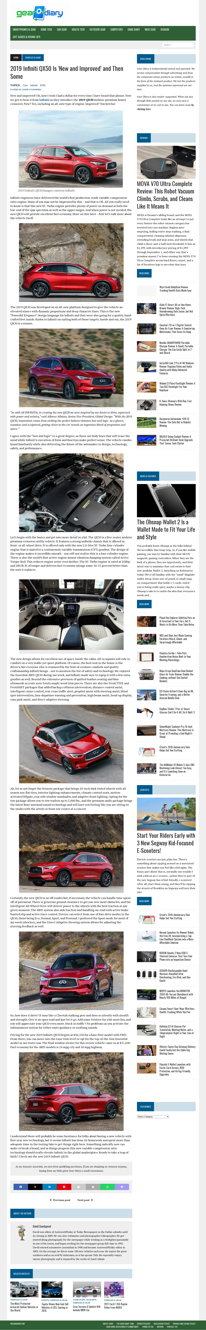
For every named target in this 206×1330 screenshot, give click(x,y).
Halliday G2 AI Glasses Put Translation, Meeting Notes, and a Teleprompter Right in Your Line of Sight (176, 1031)
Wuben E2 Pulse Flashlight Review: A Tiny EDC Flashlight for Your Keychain (177, 386)
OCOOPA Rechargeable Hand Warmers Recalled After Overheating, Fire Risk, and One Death (174, 976)
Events (45, 1300)
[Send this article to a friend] (78, 1187)
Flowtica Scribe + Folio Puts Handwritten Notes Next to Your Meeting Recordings (175, 656)
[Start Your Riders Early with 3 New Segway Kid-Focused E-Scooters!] (166, 828)
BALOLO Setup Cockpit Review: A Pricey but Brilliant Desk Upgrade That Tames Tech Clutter (176, 440)
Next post (83, 1200)
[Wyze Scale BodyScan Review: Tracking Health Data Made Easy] (146, 294)
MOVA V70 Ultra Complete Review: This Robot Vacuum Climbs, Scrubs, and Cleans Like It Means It (165, 194)
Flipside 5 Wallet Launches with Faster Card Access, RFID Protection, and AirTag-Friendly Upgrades (175, 1069)
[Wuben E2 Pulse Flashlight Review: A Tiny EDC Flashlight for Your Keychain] (146, 390)
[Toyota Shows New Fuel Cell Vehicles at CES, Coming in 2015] (52, 1295)
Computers (116, 29)
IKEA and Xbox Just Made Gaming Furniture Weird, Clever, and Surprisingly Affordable (175, 639)
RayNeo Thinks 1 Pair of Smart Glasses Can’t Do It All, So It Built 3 (177, 710)
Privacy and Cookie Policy (184, 1323)
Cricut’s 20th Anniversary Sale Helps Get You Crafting (174, 748)
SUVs (43, 85)
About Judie (108, 1323)
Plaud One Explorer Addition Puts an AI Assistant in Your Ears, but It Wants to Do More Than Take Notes (177, 621)
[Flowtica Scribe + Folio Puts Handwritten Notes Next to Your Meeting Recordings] (146, 660)
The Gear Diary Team (125, 1323)
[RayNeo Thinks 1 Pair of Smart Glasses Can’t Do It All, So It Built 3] (146, 716)
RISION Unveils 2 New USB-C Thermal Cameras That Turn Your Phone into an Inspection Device (175, 956)
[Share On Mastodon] (122, 1187)
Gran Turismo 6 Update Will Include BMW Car (86, 1308)
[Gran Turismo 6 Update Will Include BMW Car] (87, 1295)
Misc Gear (150, 29)
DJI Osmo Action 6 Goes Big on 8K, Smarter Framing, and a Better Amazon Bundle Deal (176, 694)
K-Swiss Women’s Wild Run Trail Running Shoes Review (175, 402)
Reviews (144, 137)
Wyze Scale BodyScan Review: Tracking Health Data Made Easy (175, 288)
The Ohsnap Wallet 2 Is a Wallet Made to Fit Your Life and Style (166, 529)
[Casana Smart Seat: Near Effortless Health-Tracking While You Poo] (146, 1015)
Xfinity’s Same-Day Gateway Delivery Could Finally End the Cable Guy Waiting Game (177, 1050)
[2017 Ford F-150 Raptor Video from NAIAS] (114, 1295)
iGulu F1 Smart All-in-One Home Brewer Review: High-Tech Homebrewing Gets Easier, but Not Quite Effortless (176, 310)
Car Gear (62, 29)
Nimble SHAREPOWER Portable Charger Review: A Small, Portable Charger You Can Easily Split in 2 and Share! (176, 348)
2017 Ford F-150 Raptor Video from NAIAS (116, 1305)
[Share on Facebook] (21, 1187)
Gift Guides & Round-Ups (26, 37)
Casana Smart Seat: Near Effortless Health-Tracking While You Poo (176, 1010)
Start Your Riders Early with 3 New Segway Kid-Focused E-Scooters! (166, 843)
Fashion (165, 29)
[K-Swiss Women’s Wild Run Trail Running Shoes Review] (146, 408)
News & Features (148, 476)
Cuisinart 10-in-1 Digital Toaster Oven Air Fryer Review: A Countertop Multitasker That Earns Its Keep (177, 328)
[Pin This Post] (64, 1187)
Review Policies (143, 1323)
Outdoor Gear (97, 29)
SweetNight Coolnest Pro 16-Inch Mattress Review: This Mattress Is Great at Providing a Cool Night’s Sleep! (176, 732)
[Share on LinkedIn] (49, 1187)
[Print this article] (93, 1187)
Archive (160, 1326)
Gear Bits (91, 1299)
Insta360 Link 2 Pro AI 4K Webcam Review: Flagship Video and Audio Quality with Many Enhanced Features (176, 368)
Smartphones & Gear (24, 29)
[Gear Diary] (39, 13)
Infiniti (34, 85)
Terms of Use (148, 1326)
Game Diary (134, 29)
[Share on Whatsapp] (107, 1187)
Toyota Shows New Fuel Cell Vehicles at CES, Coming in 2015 (55, 1307)
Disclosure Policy (162, 1323)
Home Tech (46, 29)
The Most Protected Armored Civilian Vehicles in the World (24, 1307)
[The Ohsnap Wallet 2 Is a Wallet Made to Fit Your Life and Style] (166, 515)
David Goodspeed (31, 89)
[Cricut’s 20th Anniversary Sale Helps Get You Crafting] (146, 754)
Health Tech (78, 29)
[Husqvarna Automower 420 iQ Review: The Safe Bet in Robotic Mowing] (146, 426)
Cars (25, 85)
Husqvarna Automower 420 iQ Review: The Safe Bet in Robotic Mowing (175, 422)
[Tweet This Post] (35, 1187)
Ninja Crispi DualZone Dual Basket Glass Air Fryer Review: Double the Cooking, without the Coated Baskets (176, 676)
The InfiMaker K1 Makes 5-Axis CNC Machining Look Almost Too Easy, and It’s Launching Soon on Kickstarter (176, 770)
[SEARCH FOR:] (178, 44)
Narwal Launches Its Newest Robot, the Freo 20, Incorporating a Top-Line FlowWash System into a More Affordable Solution (176, 937)
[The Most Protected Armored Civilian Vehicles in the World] (24, 1295)
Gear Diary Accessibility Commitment (122, 1326)
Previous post (61, 1200)
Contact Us (172, 1326)
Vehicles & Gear (19, 1299)
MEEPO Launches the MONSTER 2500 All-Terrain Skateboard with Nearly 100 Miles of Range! (176, 994)
